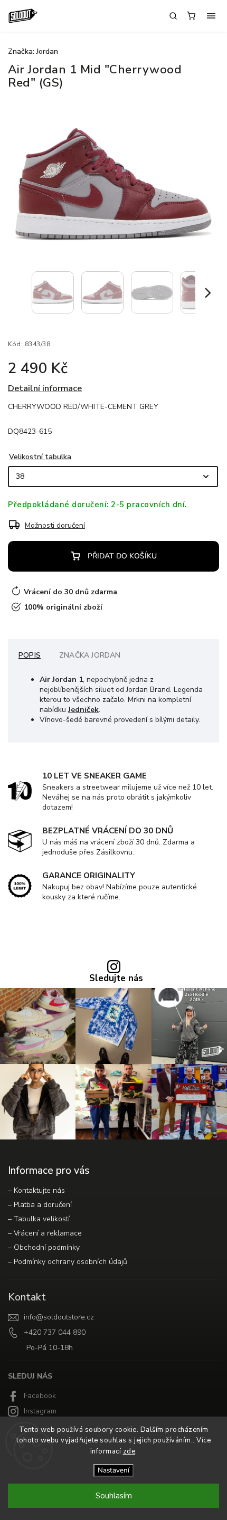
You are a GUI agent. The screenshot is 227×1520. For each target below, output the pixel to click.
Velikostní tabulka (40, 457)
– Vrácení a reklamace (45, 1233)
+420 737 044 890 (55, 1332)
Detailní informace (45, 388)
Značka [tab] (90, 655)
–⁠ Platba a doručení (40, 1205)
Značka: (33, 51)
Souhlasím (114, 1495)
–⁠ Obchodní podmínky (44, 1247)
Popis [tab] (29, 655)
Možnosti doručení (55, 525)
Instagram (40, 1411)
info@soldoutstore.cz (59, 1317)
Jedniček (83, 710)
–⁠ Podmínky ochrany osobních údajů (67, 1262)
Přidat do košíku (122, 556)
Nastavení (113, 1470)
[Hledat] (173, 16)
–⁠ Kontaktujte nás (36, 1190)
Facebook (40, 1396)
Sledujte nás (116, 978)
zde (129, 1451)
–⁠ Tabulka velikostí (39, 1219)
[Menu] (211, 15)
